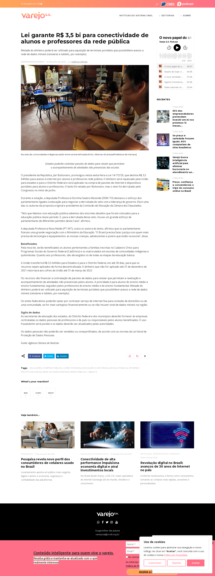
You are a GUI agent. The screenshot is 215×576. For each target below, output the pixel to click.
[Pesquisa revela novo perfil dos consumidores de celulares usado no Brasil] (48, 434)
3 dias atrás (178, 153)
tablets (92, 372)
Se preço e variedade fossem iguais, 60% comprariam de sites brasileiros (183, 141)
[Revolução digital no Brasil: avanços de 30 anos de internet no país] (167, 434)
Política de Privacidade (137, 565)
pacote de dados (31, 372)
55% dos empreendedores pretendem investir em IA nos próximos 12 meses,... (183, 118)
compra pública (52, 368)
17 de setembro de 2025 (121, 454)
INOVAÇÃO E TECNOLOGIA (95, 454)
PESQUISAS (27, 454)
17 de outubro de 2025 (45, 454)
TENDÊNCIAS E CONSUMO (166, 454)
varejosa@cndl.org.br (107, 534)
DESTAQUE (146, 454)
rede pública (78, 372)
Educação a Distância (95, 368)
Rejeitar (176, 563)
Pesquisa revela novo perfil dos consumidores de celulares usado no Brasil (47, 462)
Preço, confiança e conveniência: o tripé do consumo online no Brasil (183, 186)
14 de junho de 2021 (56, 62)
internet (134, 368)
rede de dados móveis (56, 372)
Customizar (154, 563)
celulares (35, 368)
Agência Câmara (79, 62)
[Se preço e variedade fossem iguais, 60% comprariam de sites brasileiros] (163, 139)
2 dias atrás (178, 107)
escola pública (119, 368)
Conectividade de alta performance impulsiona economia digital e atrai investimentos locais (100, 464)
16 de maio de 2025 (148, 457)
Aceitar (196, 563)
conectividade (72, 368)
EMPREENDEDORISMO (33, 62)
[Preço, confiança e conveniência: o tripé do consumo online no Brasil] (163, 184)
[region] (174, 553)
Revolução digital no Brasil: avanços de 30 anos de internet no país (165, 466)
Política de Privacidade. (176, 554)
